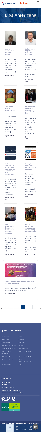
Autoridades (5, 340)
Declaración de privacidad (6, 353)
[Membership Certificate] (11, 408)
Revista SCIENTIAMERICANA (25, 361)
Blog (20, 365)
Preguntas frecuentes (8, 346)
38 (30, 307)
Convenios (22, 343)
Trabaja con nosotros (8, 348)
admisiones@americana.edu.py (10, 390)
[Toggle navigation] (38, 2)
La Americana (5, 337)
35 (19, 307)
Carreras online (6, 343)
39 (34, 307)
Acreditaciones (6, 365)
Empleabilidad (23, 348)
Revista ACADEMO (25, 356)
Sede (20, 337)
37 (26, 307)
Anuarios (21, 346)
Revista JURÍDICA (7, 359)
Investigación (5, 356)
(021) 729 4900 (5, 382)
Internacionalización (25, 351)
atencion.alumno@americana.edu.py (12, 393)
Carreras (21, 340)
